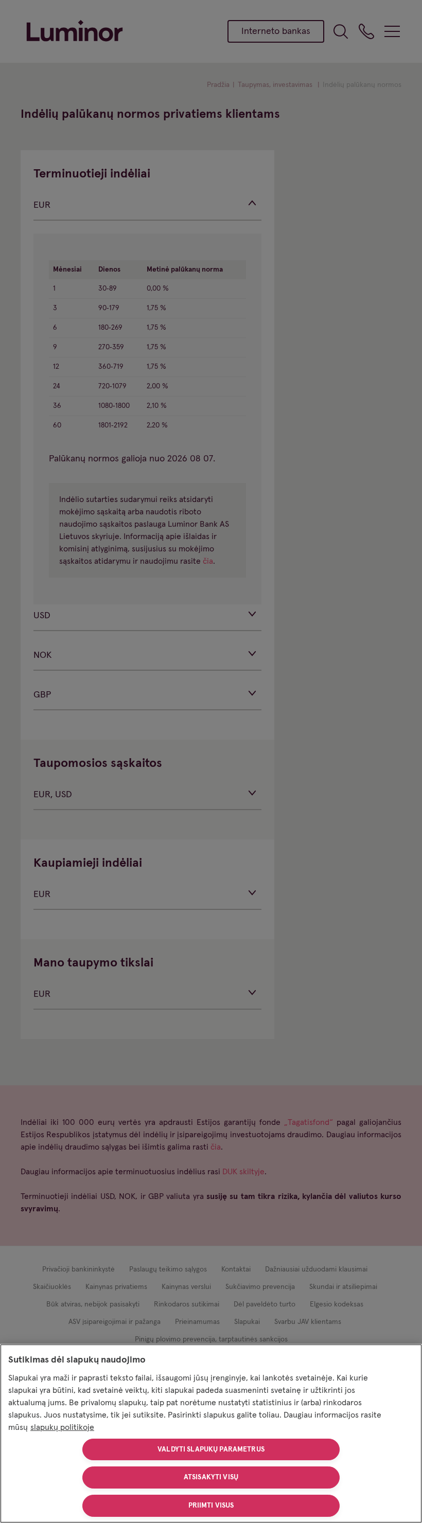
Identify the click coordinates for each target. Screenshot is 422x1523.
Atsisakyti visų (211, 1477)
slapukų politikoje (62, 1427)
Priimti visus (211, 1505)
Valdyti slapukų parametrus (211, 1449)
